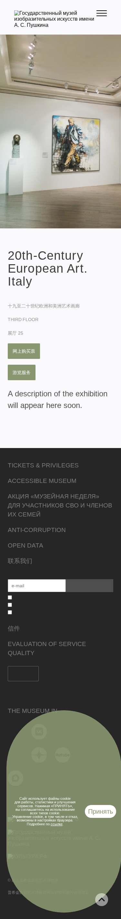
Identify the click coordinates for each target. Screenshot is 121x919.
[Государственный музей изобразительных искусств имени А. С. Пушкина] (55, 25)
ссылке (57, 824)
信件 (14, 628)
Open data (25, 545)
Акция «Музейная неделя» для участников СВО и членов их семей (60, 505)
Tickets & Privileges (43, 465)
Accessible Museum (42, 480)
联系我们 (20, 561)
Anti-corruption (37, 530)
